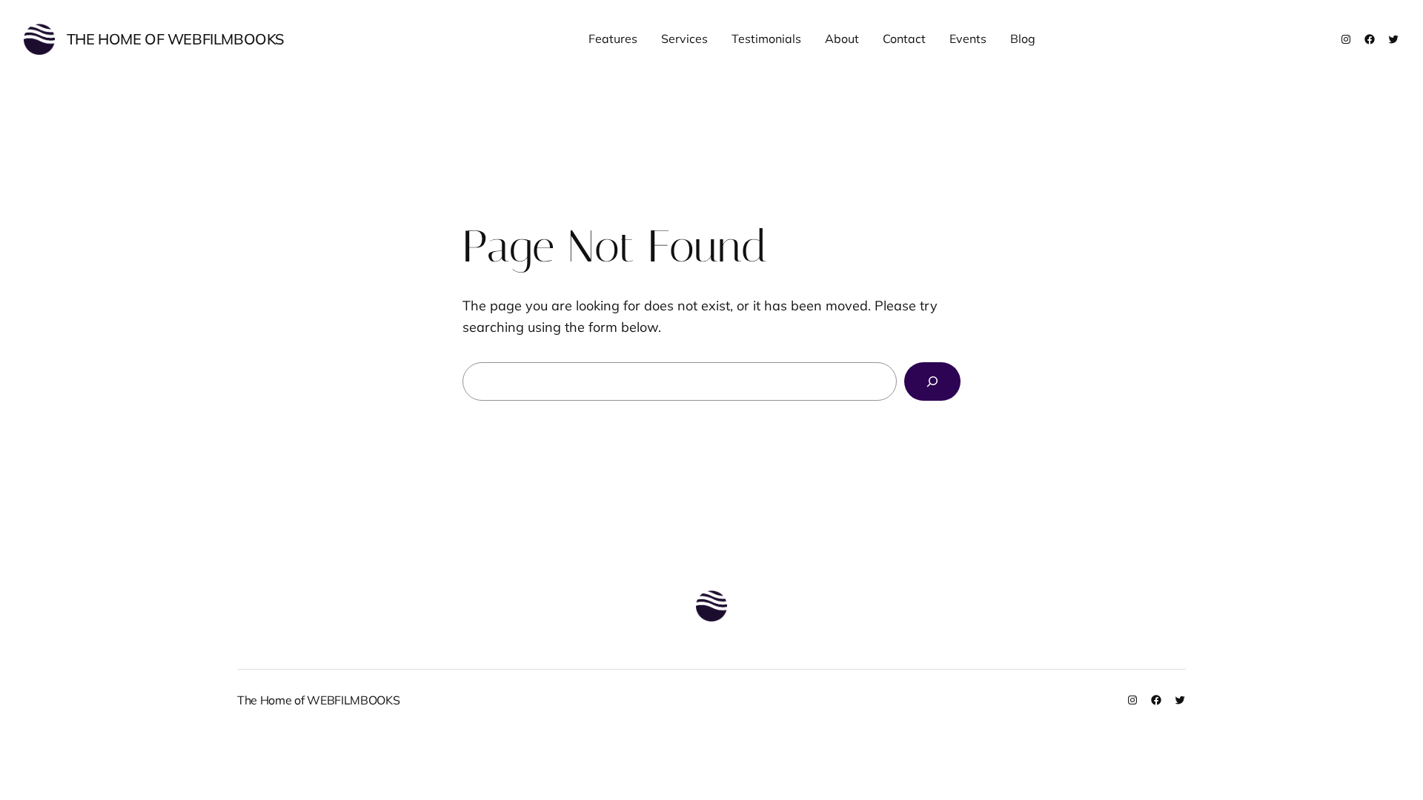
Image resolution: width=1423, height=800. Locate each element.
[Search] (932, 381)
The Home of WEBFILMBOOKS (176, 39)
